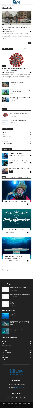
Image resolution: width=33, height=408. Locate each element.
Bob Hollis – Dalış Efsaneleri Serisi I (15, 230)
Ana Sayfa (4, 5)
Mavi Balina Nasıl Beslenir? (16, 329)
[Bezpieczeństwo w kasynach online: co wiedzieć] (5, 304)
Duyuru (29, 403)
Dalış (3, 24)
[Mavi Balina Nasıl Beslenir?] (5, 331)
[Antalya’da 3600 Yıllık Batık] (5, 84)
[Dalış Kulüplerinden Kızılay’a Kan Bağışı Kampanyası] (16, 18)
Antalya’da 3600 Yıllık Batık (16, 82)
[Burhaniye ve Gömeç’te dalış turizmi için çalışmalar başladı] (5, 99)
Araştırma (4, 65)
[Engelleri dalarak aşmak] (5, 156)
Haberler (11, 172)
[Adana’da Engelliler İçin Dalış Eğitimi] (5, 163)
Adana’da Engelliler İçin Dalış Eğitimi (19, 161)
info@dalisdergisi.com (18, 387)
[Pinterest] (20, 397)
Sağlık (20, 403)
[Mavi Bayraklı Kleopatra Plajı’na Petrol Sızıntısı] (5, 171)
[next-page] (5, 105)
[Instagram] (12, 397)
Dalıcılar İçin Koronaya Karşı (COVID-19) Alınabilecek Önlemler (16, 69)
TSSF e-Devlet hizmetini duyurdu (18, 120)
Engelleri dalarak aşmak (15, 153)
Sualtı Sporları (14, 403)
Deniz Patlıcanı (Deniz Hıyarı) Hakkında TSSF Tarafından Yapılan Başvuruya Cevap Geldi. (20, 323)
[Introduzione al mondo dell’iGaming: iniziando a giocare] (5, 289)
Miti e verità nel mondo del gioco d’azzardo (20, 294)
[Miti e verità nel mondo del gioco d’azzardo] (5, 296)
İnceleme (20, 177)
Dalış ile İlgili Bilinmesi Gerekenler (18, 314)
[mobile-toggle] (2, 2)
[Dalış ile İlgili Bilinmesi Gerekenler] (5, 316)
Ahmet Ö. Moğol (5, 31)
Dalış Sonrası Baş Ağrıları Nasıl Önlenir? (16, 201)
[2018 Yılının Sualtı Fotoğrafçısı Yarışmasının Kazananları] (16, 248)
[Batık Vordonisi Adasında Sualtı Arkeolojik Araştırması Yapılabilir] (5, 92)
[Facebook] (8, 397)
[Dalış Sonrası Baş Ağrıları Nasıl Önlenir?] (16, 191)
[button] (31, 2)
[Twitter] (24, 397)
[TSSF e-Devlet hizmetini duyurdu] (5, 122)
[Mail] (16, 397)
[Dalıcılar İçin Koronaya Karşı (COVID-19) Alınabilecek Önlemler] (16, 59)
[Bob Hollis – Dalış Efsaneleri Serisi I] (16, 219)
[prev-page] (2, 105)
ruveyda (15, 172)
